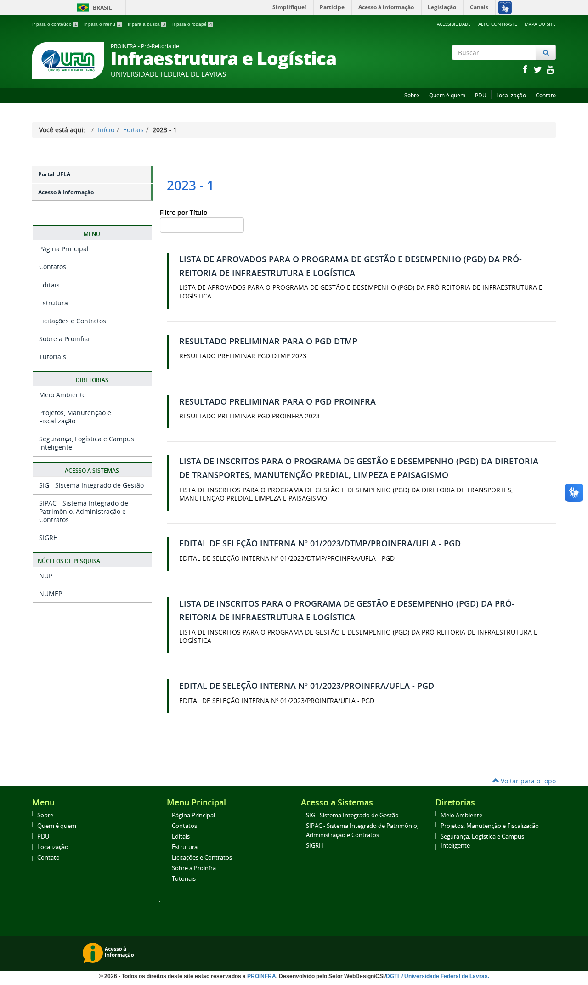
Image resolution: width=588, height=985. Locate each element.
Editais (133, 129)
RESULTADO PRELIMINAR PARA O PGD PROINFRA (277, 401)
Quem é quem (447, 95)
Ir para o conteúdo (54, 24)
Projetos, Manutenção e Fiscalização (75, 416)
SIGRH (48, 537)
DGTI (393, 976)
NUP (45, 575)
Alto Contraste (497, 24)
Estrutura (53, 302)
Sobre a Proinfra (64, 338)
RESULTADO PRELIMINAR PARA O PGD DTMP (268, 341)
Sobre (411, 95)
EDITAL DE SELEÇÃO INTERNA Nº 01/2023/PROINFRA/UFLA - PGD (306, 686)
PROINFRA (261, 976)
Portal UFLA (54, 174)
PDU (480, 95)
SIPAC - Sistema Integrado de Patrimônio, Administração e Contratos (83, 511)
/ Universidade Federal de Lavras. (444, 976)
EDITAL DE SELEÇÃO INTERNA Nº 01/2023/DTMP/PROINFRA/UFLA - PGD (320, 543)
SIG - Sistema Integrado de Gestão (91, 485)
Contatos (52, 266)
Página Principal (64, 248)
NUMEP (50, 593)
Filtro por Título (184, 212)
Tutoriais (52, 356)
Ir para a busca (146, 24)
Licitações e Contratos (72, 320)
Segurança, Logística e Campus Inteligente (86, 442)
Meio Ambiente (62, 394)
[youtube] (550, 69)
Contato (546, 95)
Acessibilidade (454, 24)
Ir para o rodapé (192, 24)
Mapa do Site (540, 24)
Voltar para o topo (527, 781)
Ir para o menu (102, 24)
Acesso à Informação (66, 192)
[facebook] (525, 69)
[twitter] (538, 69)
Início (106, 129)
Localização (511, 95)
